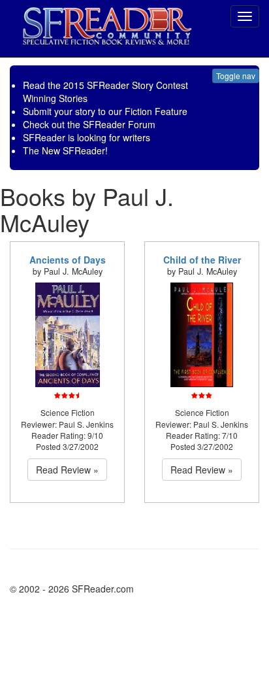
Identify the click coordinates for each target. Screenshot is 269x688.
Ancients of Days (67, 259)
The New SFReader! (65, 150)
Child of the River (202, 259)
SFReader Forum (119, 124)
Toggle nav (235, 75)
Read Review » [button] (67, 469)
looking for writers (113, 137)
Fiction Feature (156, 111)
